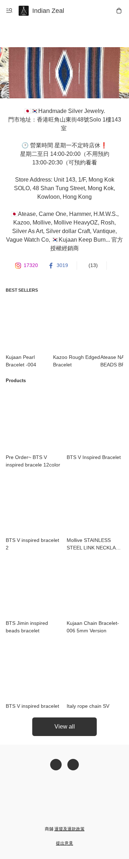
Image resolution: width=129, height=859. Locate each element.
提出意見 (64, 843)
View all (64, 727)
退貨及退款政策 (69, 828)
